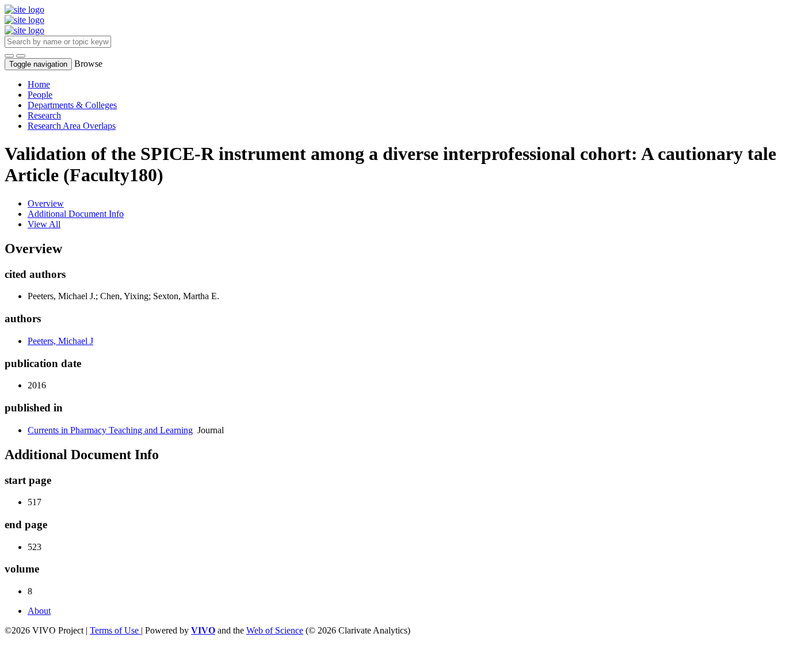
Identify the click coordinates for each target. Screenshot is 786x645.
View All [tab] (44, 224)
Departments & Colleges (72, 105)
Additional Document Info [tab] (76, 214)
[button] (9, 56)
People (40, 95)
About (39, 611)
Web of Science (274, 630)
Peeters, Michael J (60, 341)
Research (44, 115)
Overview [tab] (46, 203)
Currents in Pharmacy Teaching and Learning (110, 430)
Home (39, 84)
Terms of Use (115, 630)
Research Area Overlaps (72, 126)
